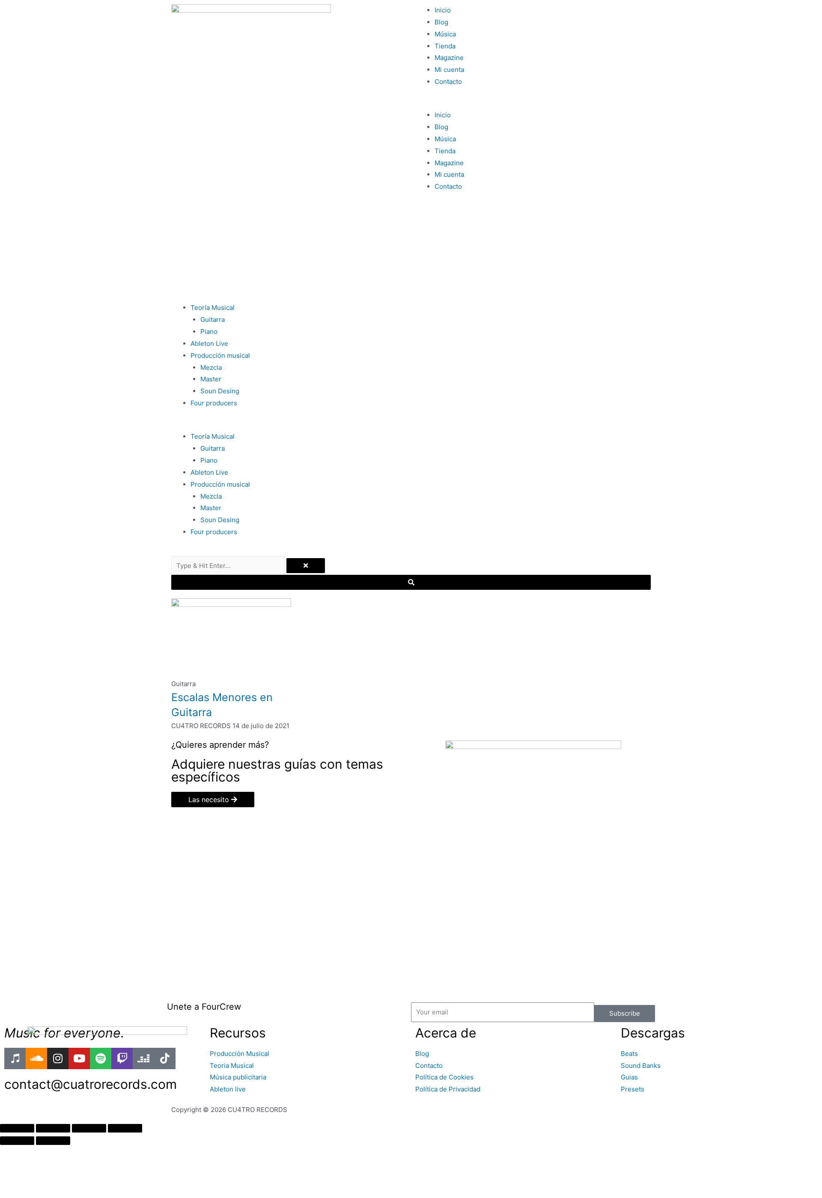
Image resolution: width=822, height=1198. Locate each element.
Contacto (448, 81)
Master (210, 379)
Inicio (443, 10)
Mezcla (211, 367)
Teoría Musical (213, 307)
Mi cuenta (449, 69)
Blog (441, 22)
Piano (208, 331)
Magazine (449, 58)
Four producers (214, 403)
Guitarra (212, 319)
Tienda (445, 46)
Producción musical (220, 355)
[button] (533, 103)
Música (445, 34)
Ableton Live (209, 343)
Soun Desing (219, 391)
